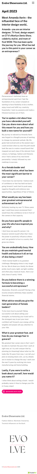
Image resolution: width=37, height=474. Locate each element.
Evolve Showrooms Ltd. (10, 467)
